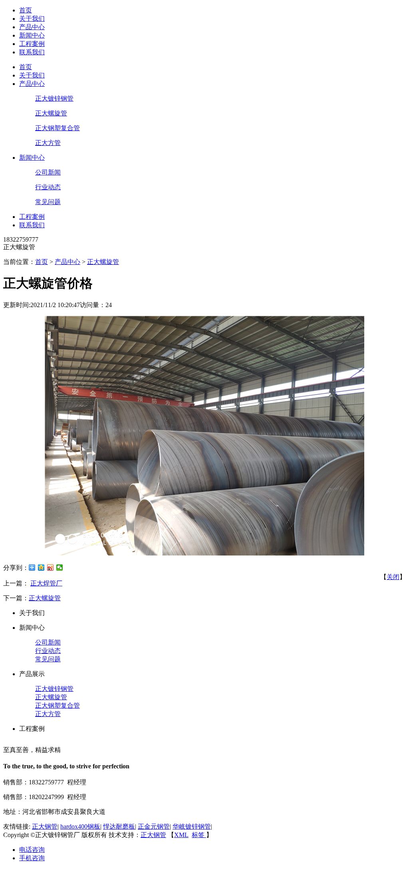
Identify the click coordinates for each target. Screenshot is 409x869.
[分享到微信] (59, 567)
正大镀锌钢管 (54, 98)
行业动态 (48, 187)
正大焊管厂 (46, 583)
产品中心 (32, 27)
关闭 (393, 576)
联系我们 (32, 52)
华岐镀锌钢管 (192, 826)
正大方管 (48, 142)
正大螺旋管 (51, 113)
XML (181, 834)
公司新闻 (48, 172)
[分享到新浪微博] (50, 567)
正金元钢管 (154, 826)
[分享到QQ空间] (41, 567)
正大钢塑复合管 (57, 128)
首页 (25, 10)
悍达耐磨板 (119, 826)
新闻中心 (32, 35)
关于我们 (32, 18)
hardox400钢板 (80, 826)
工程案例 (32, 43)
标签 (199, 834)
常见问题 (48, 201)
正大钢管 (45, 826)
